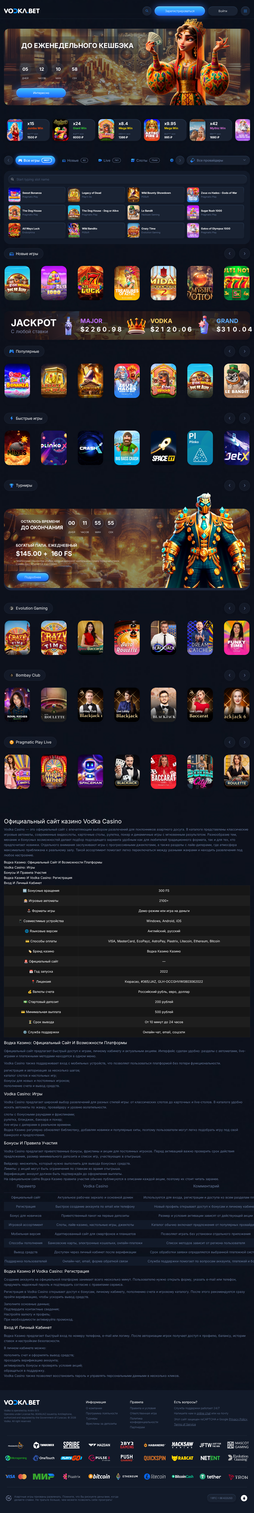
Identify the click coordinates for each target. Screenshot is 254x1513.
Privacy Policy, (238, 1419)
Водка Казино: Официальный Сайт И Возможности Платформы (53, 862)
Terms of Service (185, 1424)
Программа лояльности (102, 1413)
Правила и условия (143, 1408)
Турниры (91, 1418)
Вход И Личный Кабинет (23, 883)
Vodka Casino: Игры (19, 867)
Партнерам (137, 1427)
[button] (8, 160)
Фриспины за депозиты (101, 1423)
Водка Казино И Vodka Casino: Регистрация (38, 878)
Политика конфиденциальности (144, 1420)
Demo (17, 303)
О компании (94, 1408)
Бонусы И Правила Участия (25, 873)
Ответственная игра (143, 1413)
